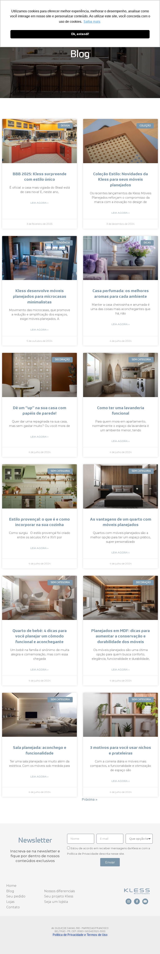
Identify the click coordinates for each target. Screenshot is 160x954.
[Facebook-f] (137, 901)
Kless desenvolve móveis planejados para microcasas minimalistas (39, 296)
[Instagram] (128, 901)
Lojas (10, 902)
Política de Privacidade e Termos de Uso (80, 935)
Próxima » (89, 799)
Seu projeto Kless (58, 896)
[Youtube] (145, 901)
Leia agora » (39, 202)
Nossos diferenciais (59, 891)
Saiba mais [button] (92, 22)
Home (11, 886)
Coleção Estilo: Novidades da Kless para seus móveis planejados (120, 179)
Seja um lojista (56, 902)
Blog (10, 891)
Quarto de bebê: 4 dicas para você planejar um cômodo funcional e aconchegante (39, 636)
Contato (13, 907)
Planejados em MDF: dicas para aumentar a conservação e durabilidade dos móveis (120, 636)
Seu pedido (15, 896)
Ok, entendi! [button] (80, 34)
